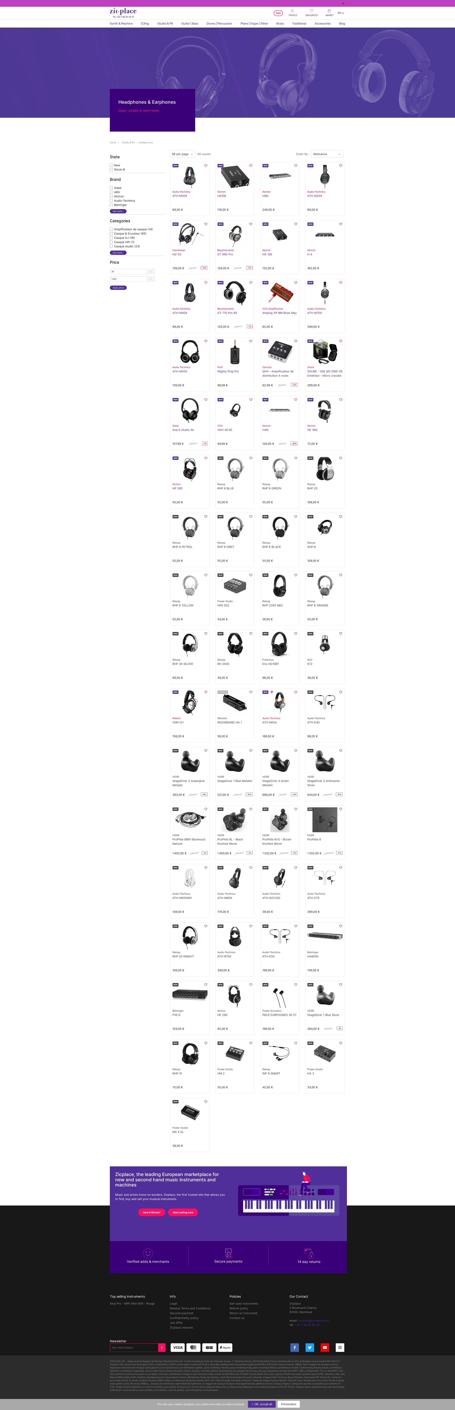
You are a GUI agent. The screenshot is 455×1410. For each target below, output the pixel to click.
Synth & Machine (121, 23)
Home (113, 142)
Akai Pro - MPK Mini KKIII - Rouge (132, 1303)
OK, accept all (263, 1404)
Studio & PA (165, 23)
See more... (118, 211)
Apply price (118, 287)
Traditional (299, 23)
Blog (342, 23)
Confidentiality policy (184, 1318)
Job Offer (176, 1322)
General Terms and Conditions (190, 1308)
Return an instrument (244, 1313)
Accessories (323, 23)
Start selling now (183, 1212)
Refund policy (239, 1308)
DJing (145, 23)
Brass (280, 23)
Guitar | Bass (189, 23)
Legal (173, 1303)
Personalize (288, 1404)
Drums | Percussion (219, 23)
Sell (278, 13)
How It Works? (151, 1212)
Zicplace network (181, 1327)
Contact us (237, 1318)
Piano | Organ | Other (254, 23)
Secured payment (181, 1313)
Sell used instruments (244, 1303)
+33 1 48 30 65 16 (307, 1325)
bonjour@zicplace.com (313, 1320)
